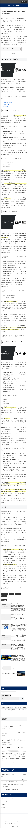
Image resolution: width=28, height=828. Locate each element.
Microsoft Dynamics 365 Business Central (11, 798)
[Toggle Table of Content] (18, 49)
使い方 (19, 707)
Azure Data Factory (19, 711)
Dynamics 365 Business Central (7, 707)
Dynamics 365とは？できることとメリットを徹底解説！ (13, 775)
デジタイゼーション (7, 102)
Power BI (24, 707)
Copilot (13, 709)
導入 (2, 709)
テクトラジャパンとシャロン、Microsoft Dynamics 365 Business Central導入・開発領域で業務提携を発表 (14, 741)
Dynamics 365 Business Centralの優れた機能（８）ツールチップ (13, 785)
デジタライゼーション (8, 104)
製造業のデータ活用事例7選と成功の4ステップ (12, 781)
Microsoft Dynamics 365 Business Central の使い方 (13, 779)
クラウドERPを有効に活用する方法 (9, 789)
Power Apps (24, 709)
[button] (1, 68)
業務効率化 (4, 595)
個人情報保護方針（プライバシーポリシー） (14, 823)
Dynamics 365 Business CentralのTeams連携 (12, 747)
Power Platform (8, 709)
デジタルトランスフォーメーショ (11, 106)
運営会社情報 (7, 821)
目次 (13, 53)
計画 (9, 595)
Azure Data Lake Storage (6, 711)
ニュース (18, 709)
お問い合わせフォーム (20, 821)
